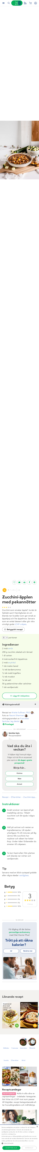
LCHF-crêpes (20, 624)
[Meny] (3, 3)
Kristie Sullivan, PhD (21, 712)
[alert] (19, 1138)
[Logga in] (35, 3)
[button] (19, 1143)
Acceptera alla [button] (11, 1148)
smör (10, 648)
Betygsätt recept (15, 629)
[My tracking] (25, 3)
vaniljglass (24, 875)
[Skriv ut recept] (24, 582)
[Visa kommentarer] (19, 582)
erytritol (12, 662)
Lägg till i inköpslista (21, 696)
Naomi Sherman (16, 715)
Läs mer (31, 1141)
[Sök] (8, 3)
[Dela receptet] (29, 582)
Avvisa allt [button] (29, 1148)
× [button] (37, 1126)
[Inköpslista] (30, 3)
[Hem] (19, 3)
